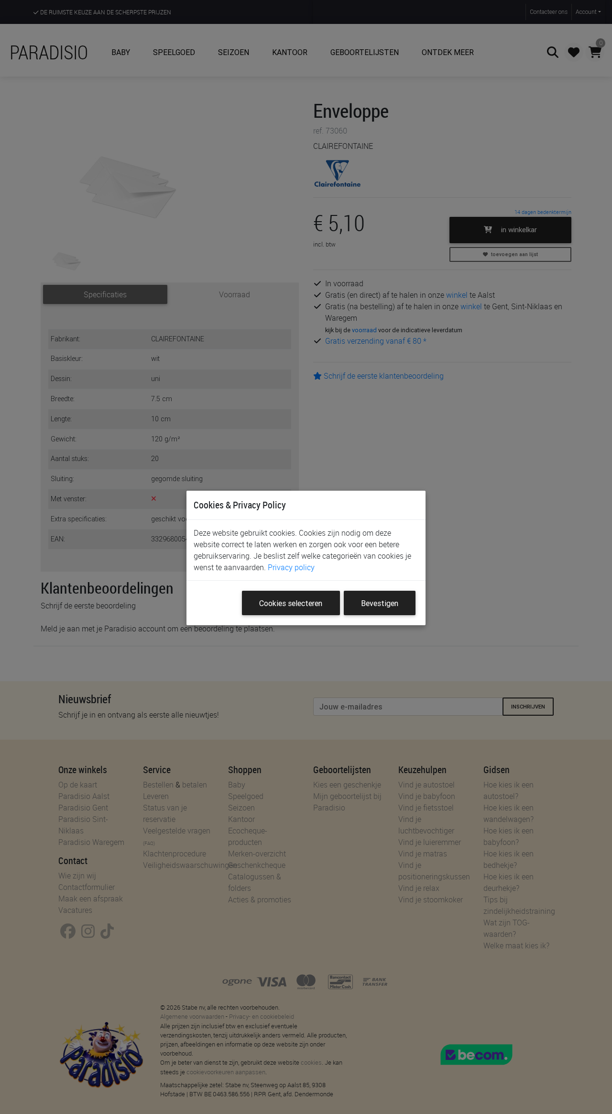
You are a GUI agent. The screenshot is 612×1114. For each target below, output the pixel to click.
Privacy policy (291, 567)
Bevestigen (379, 603)
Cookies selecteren (290, 603)
